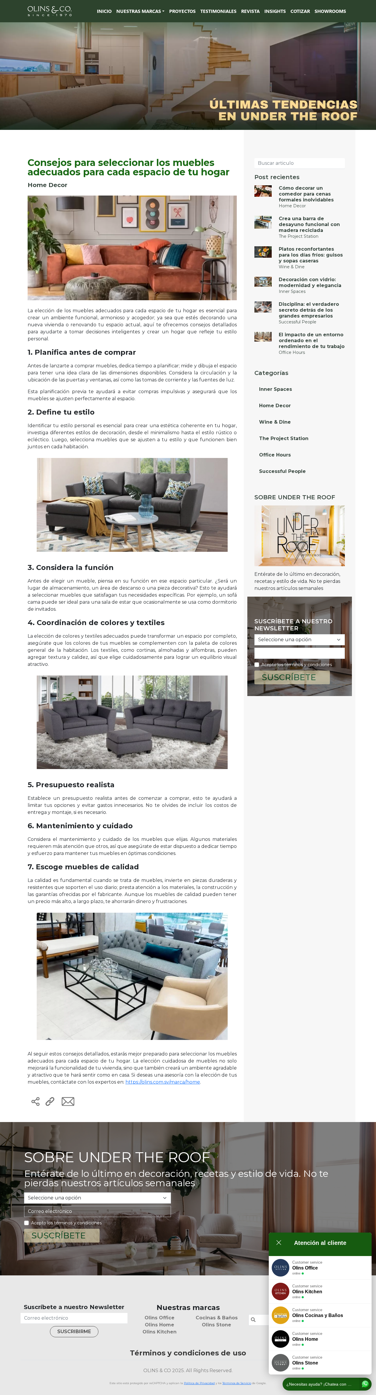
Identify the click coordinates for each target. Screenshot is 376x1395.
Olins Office (159, 1318)
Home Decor (275, 405)
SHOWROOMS (330, 11)
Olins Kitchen (159, 1332)
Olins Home (159, 1325)
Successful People (282, 471)
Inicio (104, 11)
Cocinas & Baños (217, 1318)
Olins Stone (216, 1325)
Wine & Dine (275, 422)
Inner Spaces (275, 389)
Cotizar (300, 11)
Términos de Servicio (236, 1383)
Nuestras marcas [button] (138, 11)
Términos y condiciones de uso (188, 1353)
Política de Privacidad (199, 1383)
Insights (275, 11)
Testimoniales (218, 11)
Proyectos (182, 11)
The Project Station (283, 438)
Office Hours (275, 455)
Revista (250, 11)
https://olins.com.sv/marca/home (162, 1082)
